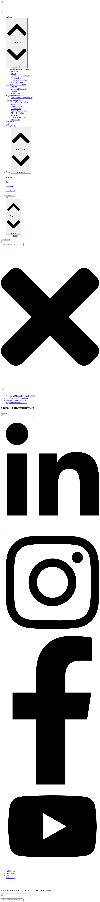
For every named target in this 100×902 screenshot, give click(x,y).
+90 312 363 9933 (8, 882)
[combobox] (12, 244)
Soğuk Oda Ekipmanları (17, 403)
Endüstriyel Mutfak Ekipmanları (21, 396)
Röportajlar (9, 177)
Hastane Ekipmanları (16, 400)
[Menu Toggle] (2, 12)
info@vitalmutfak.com (9, 886)
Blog (7, 182)
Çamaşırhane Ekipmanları (17, 398)
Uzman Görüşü (10, 190)
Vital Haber (9, 186)
